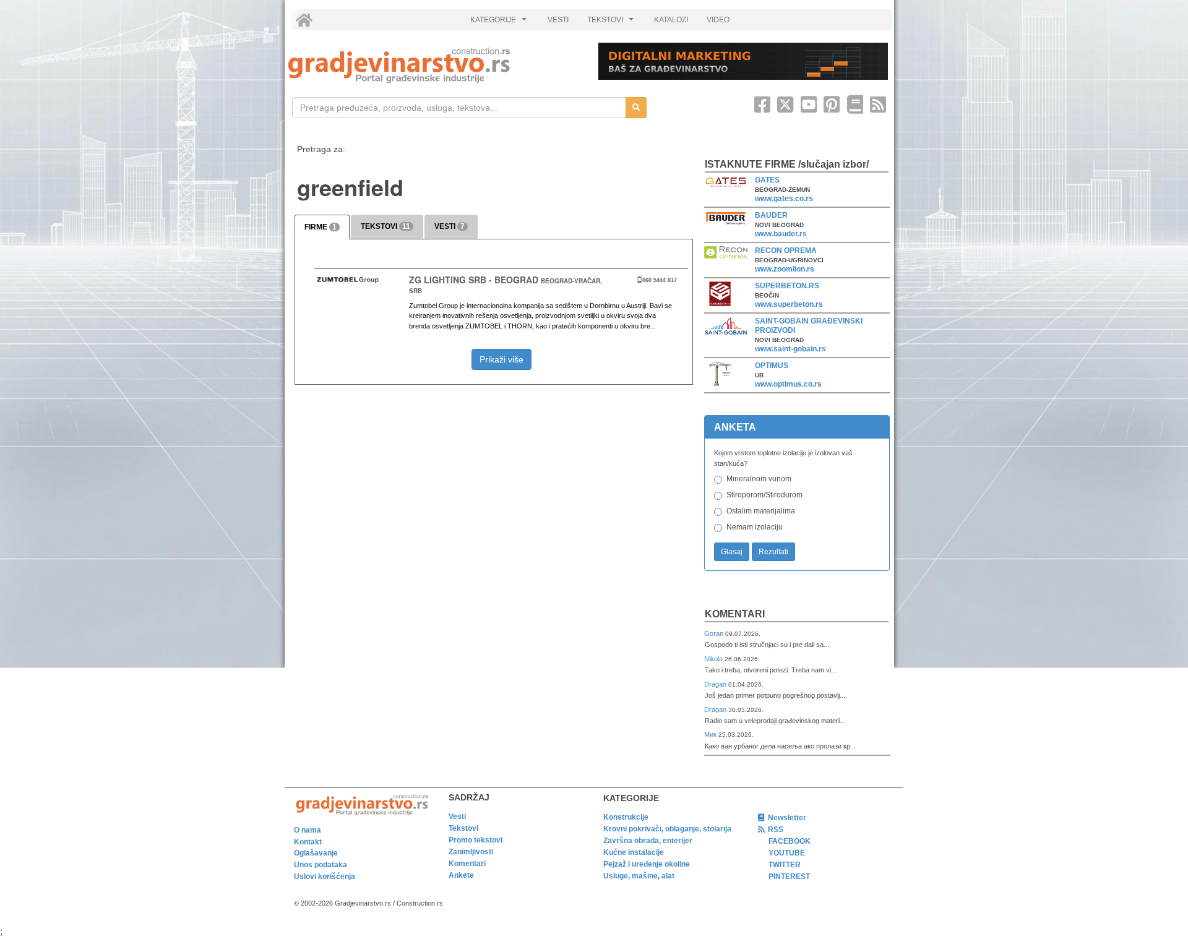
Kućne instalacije (633, 852)
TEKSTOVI (612, 22)
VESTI (558, 19)
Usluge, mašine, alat (638, 876)
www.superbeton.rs (789, 304)
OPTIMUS (771, 365)
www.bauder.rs (781, 233)
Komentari (735, 614)
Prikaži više (501, 359)
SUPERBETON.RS (787, 285)
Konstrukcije (625, 817)
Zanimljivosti (471, 851)
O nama (307, 830)
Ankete (461, 875)
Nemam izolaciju (754, 527)
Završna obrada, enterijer (647, 840)
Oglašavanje (316, 853)
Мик (711, 734)
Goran (714, 633)
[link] (435, 65)
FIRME (320, 227)
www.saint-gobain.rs (790, 349)
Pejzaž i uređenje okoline (646, 864)
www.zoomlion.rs (784, 269)
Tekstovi (463, 828)
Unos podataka (320, 864)
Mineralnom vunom (758, 478)
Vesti (457, 816)
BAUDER (771, 215)
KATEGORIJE (500, 22)
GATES (767, 180)
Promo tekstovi (475, 840)
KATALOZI (671, 19)
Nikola (714, 658)
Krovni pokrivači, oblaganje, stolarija (667, 829)
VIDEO (718, 19)
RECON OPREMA (786, 250)
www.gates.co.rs (784, 198)
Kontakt (308, 842)
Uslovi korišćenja (324, 876)
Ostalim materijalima (760, 511)
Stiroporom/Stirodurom (764, 495)
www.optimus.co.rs (788, 384)
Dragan (716, 684)
